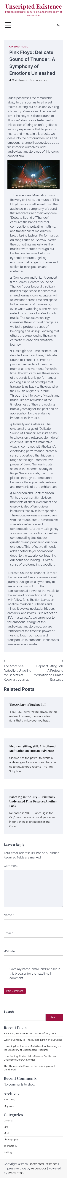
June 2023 (9, 1099)
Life (6, 1127)
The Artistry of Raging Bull (27, 704)
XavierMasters (20, 80)
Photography (11, 1139)
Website (9, 951)
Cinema (14, 46)
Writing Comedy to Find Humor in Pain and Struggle (33, 1039)
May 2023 (9, 1106)
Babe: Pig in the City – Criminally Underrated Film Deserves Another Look (33, 801)
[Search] (58, 25)
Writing (8, 1152)
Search (9, 1011)
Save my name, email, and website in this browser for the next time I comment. (34, 973)
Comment (11, 866)
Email (8, 933)
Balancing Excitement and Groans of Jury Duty (30, 1033)
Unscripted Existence (33, 6)
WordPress (15, 1173)
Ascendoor (38, 1168)
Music (24, 46)
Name (9, 915)
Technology (10, 1146)
